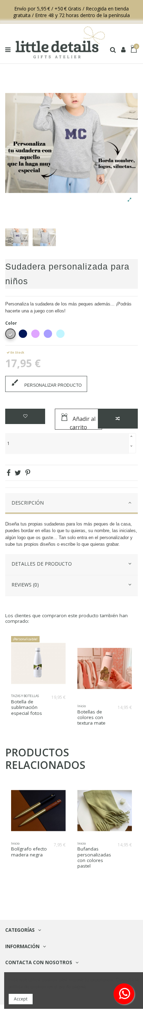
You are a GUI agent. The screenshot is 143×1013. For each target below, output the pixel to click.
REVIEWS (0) (25, 584)
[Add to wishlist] (25, 416)
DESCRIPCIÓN (27, 502)
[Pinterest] (27, 472)
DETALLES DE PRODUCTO (41, 563)
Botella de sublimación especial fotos (26, 707)
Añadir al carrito (82, 422)
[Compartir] (8, 472)
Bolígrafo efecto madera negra (29, 851)
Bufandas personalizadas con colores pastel (94, 857)
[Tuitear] (18, 472)
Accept (20, 999)
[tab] (71, 503)
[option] (17, 237)
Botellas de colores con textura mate (91, 717)
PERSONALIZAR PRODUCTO (46, 383)
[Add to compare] (118, 419)
